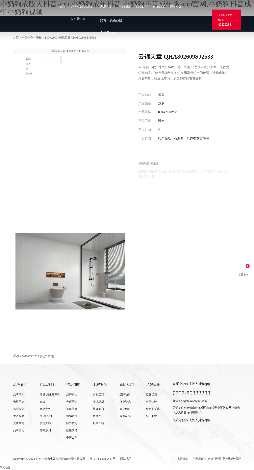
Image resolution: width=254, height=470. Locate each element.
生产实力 (18, 416)
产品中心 (106, 7)
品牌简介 (20, 385)
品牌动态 (125, 394)
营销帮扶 (71, 416)
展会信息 (125, 408)
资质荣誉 (18, 423)
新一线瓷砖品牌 (232, 458)
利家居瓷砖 (199, 458)
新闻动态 (158, 7)
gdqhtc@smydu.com (194, 400)
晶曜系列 (45, 430)
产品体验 (151, 401)
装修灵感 (125, 416)
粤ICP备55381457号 (102, 458)
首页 (62, 7)
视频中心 (176, 7)
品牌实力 (18, 408)
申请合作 (71, 437)
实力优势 (71, 423)
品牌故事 (153, 385)
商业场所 (98, 401)
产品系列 (47, 385)
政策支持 (71, 430)
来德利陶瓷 (214, 458)
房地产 (97, 416)
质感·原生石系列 (50, 394)
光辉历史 (18, 401)
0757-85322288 (224, 22)
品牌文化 (18, 430)
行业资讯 (125, 401)
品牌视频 (151, 394)
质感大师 (45, 423)
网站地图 (125, 458)
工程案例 (141, 7)
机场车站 (98, 423)
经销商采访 (153, 408)
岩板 (42, 401)
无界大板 (45, 408)
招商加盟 (123, 7)
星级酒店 (98, 408)
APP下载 (151, 416)
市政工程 (98, 394)
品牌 (15, 16)
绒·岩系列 (46, 416)
